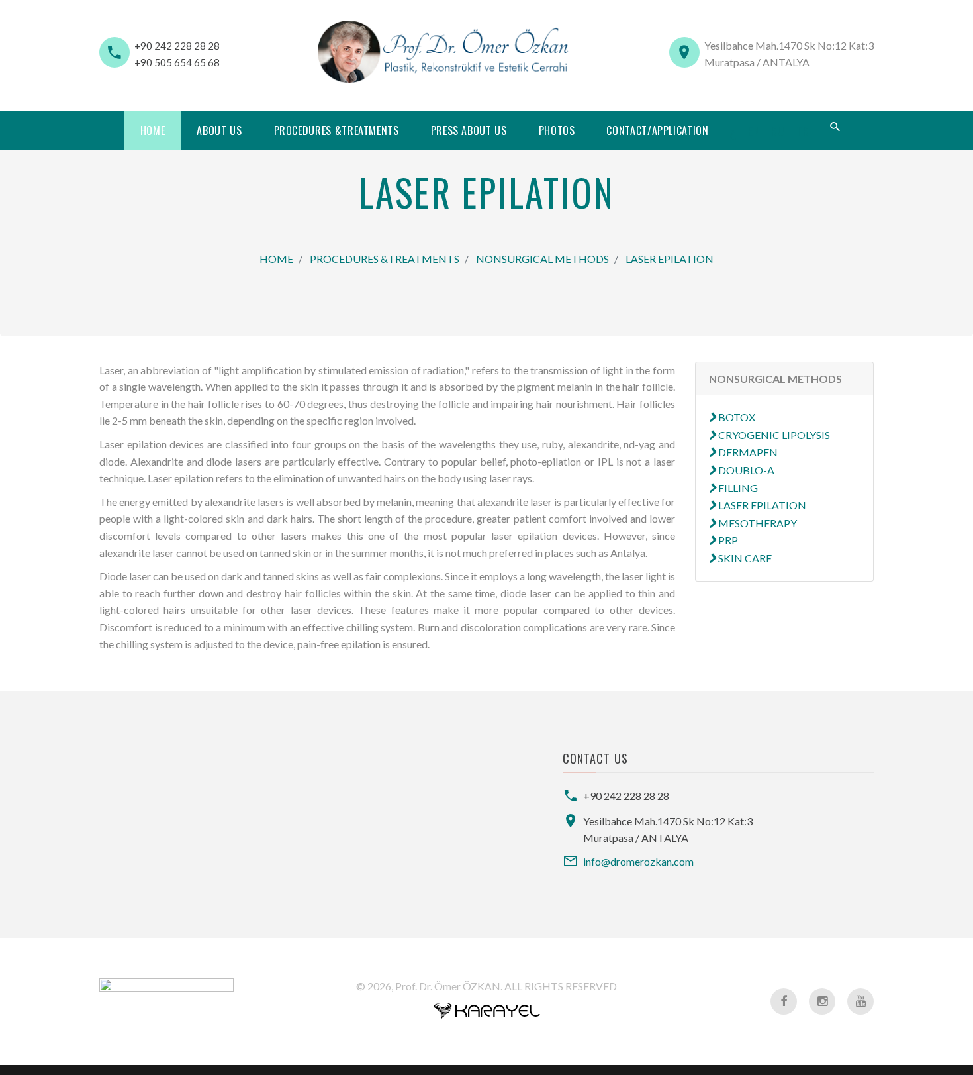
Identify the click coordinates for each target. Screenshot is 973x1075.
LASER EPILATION (670, 258)
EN (754, 131)
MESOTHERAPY (756, 523)
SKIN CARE (744, 558)
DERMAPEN (747, 452)
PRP (727, 540)
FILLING (737, 488)
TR (803, 131)
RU (778, 131)
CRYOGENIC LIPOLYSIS (773, 435)
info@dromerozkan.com (638, 861)
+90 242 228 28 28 (177, 46)
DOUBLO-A (745, 470)
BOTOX (735, 417)
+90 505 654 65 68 (177, 62)
